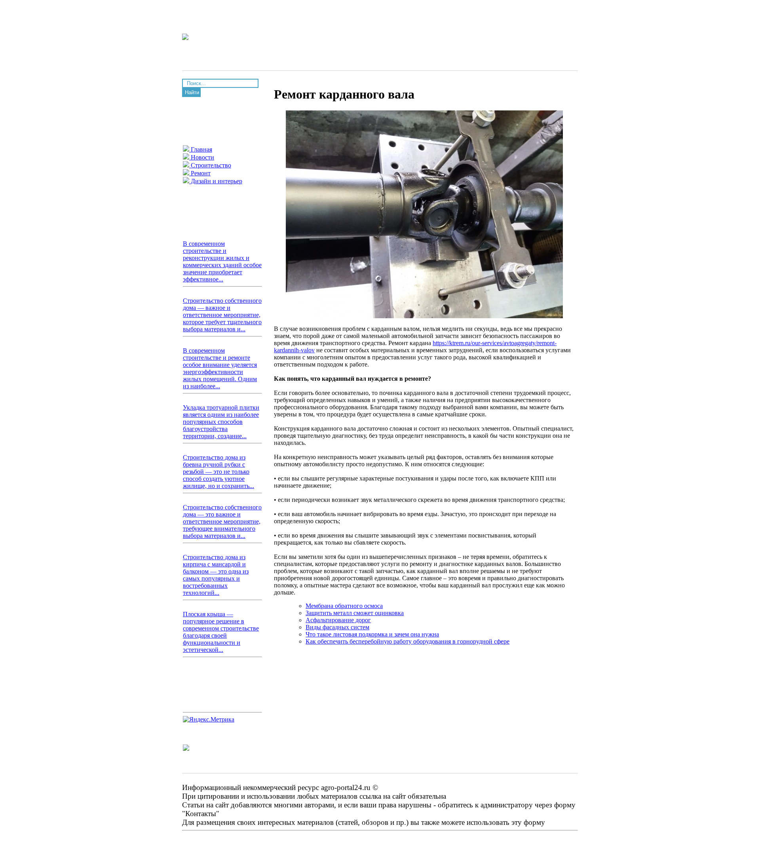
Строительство (210, 165)
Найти (192, 92)
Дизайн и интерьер (215, 181)
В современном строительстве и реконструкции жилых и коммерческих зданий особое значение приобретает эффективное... (222, 261)
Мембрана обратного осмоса (344, 605)
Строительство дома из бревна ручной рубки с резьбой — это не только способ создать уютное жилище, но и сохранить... (218, 471)
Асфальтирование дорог (338, 620)
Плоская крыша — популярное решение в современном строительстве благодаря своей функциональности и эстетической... (221, 632)
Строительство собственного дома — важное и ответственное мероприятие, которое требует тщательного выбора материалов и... (222, 314)
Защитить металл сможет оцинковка (355, 613)
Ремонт (200, 173)
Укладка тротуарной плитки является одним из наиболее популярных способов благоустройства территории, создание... (221, 421)
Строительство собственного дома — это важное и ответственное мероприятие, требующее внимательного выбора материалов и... (222, 521)
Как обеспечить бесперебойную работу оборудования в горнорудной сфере (407, 641)
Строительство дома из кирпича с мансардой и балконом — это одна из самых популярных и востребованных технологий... (216, 575)
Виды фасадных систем (337, 627)
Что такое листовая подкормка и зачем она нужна (372, 634)
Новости (201, 157)
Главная (200, 149)
